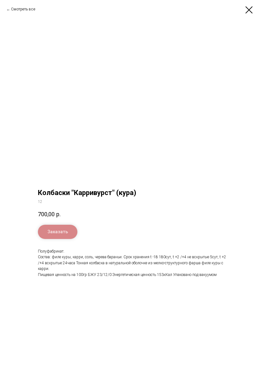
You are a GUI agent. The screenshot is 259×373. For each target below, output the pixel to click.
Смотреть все (23, 9)
